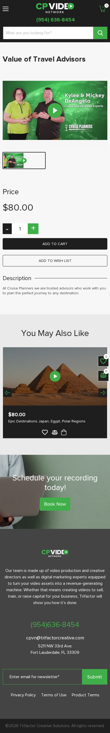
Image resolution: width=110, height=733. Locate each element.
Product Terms (85, 695)
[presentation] (7, 392)
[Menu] (5, 7)
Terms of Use (53, 695)
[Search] (100, 33)
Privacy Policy (23, 695)
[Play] (55, 110)
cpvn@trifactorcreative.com (55, 637)
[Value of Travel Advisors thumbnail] (24, 160)
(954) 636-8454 (55, 19)
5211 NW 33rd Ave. (55, 646)
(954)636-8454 (55, 624)
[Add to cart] (63, 432)
